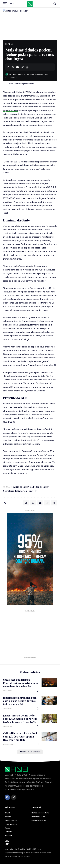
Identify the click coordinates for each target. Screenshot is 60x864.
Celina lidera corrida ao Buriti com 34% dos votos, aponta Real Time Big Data (20, 737)
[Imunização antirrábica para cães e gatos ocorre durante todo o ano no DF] (49, 700)
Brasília (9, 44)
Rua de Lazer (42, 486)
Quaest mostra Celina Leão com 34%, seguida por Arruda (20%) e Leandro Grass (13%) (20, 719)
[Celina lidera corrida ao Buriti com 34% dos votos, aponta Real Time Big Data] (49, 736)
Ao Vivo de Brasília (16, 74)
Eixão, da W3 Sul (24, 92)
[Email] (17, 67)
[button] (5, 4)
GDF (32, 486)
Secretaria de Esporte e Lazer (18, 490)
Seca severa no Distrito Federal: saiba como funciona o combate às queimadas (20, 683)
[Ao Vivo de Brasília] (30, 4)
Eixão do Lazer (21, 486)
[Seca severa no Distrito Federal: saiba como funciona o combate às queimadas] (49, 682)
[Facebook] (7, 797)
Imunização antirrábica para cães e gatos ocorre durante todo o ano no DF (19, 701)
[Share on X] (12, 67)
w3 (36, 490)
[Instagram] (13, 797)
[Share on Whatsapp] (33, 502)
